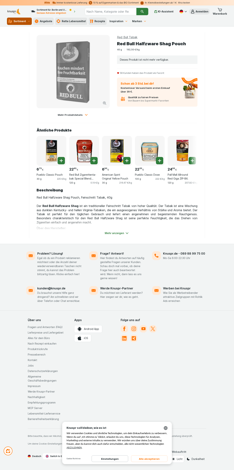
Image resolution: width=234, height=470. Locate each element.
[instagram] (133, 328)
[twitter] (152, 328)
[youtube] (143, 328)
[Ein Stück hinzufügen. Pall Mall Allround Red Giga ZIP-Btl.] (192, 160)
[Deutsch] (183, 11)
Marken (137, 21)
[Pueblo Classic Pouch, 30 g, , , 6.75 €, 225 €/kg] (51, 151)
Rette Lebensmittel (74, 21)
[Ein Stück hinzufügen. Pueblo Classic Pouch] (61, 160)
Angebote (46, 21)
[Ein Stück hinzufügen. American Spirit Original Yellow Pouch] (127, 160)
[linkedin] (124, 338)
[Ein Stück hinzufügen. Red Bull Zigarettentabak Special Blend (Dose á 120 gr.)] (94, 160)
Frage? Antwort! (112, 253)
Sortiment (20, 21)
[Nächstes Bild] (190, 149)
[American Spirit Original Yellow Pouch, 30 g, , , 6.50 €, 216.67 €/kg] (117, 151)
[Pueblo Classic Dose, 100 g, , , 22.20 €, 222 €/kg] (150, 151)
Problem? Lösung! (50, 253)
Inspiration (116, 21)
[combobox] (110, 11)
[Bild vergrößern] (104, 103)
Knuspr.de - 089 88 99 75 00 (184, 253)
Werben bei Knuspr (177, 288)
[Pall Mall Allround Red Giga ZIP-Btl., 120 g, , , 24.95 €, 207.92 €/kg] (182, 151)
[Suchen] (142, 11)
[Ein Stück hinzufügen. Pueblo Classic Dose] (159, 160)
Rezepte (100, 21)
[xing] (133, 338)
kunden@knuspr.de (51, 288)
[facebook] (124, 328)
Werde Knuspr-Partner (116, 288)
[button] (199, 11)
